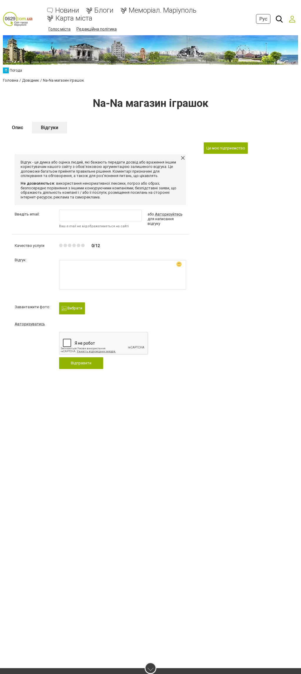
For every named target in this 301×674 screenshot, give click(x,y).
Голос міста (60, 29)
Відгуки (49, 127)
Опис (17, 127)
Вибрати (74, 308)
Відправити (81, 363)
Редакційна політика (96, 29)
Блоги (103, 10)
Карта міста (73, 18)
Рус (263, 19)
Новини (67, 10)
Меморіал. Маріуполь (162, 10)
